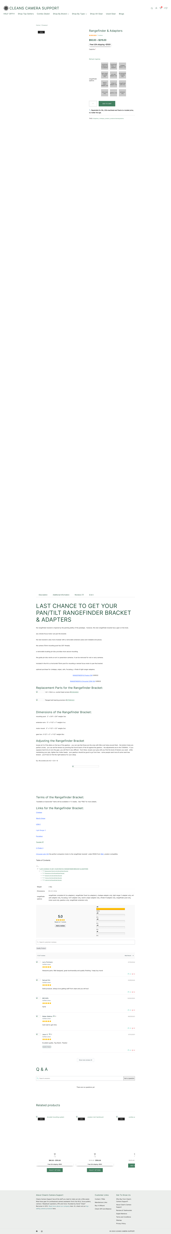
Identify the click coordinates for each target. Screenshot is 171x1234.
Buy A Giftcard (100, 1205)
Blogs (121, 14)
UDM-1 (38, 824)
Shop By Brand (60, 14)
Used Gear (111, 14)
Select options (54, 1170)
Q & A (91, 595)
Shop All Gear (96, 14)
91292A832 (75, 692)
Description (43, 595)
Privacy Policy (121, 1223)
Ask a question (129, 1078)
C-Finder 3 (39, 848)
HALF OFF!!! (9, 14)
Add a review (60, 926)
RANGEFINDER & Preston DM (82, 675)
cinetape (101, 118)
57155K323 (70, 700)
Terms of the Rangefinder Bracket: (53, 878)
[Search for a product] (152, 8)
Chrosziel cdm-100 (42, 854)
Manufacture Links (101, 1202)
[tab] (43, 595)
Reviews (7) (79, 595)
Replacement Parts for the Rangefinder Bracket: (56, 871)
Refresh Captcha (94, 59)
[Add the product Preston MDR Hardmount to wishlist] (95, 1155)
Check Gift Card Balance (103, 1209)
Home (38, 25)
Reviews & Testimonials (124, 1210)
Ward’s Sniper (40, 818)
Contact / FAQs (100, 1199)
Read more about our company (59, 1206)
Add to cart (107, 104)
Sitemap (119, 1220)
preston (107, 118)
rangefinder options (93, 79)
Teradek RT (40, 842)
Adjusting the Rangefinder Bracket (53, 875)
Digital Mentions (121, 1214)
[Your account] (156, 8)
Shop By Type (78, 14)
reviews (100, 35)
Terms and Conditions (123, 1217)
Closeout (44, 25)
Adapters (96, 118)
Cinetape (39, 812)
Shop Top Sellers (26, 14)
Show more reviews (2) (85, 1060)
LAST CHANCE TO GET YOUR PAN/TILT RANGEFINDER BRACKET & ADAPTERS (64, 869)
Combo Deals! (43, 14)
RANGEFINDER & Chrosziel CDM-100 (82, 681)
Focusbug (39, 836)
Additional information (61, 595)
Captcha (92, 49)
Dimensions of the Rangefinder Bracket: (54, 873)
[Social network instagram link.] (41, 1231)
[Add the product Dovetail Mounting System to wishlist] (54, 1155)
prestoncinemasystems (117, 118)
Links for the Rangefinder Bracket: (53, 880)
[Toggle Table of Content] (37, 866)
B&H (102, 854)
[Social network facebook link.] (36, 1231)
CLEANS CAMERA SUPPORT (34, 8)
